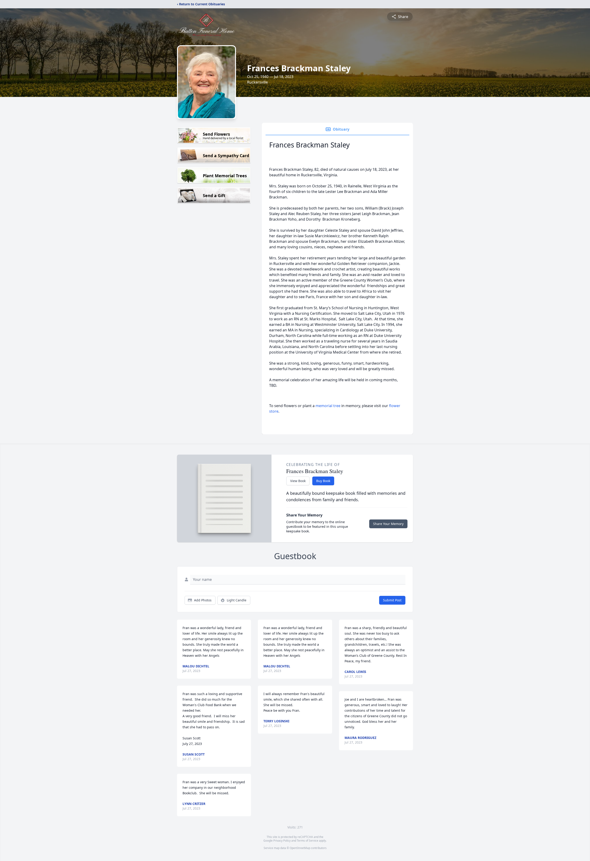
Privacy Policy (282, 841)
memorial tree (328, 405)
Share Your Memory (388, 524)
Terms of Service (307, 841)
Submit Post (392, 600)
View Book (298, 481)
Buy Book (323, 481)
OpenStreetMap (300, 848)
